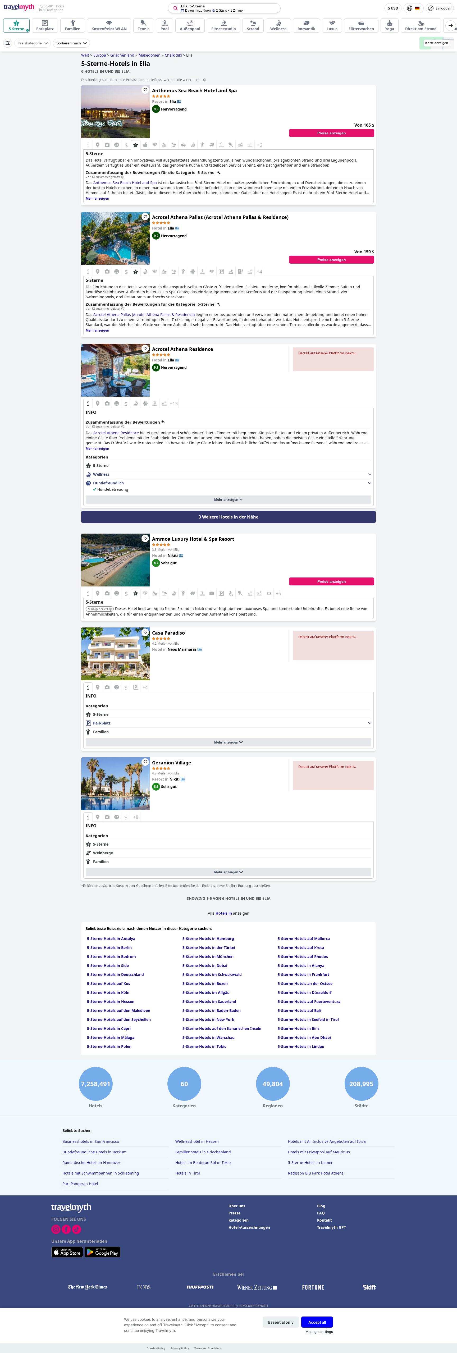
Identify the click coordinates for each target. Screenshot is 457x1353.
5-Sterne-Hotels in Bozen (205, 983)
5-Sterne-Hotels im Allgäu (206, 992)
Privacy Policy (180, 1348)
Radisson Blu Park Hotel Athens (316, 1173)
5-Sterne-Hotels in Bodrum (111, 956)
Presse (234, 1213)
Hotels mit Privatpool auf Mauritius (319, 1151)
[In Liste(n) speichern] (145, 90)
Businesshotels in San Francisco (90, 1141)
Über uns (237, 1205)
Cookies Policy (156, 1348)
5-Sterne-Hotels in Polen (109, 1046)
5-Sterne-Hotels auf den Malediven (118, 1010)
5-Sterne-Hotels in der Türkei (208, 947)
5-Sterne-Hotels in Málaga (110, 1037)
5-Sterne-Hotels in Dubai (204, 965)
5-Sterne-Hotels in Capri (109, 1028)
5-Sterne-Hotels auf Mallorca (304, 938)
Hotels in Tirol (187, 1173)
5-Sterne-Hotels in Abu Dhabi (304, 1037)
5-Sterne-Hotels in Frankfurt (303, 974)
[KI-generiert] (110, 609)
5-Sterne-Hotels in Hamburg (208, 938)
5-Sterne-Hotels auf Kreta (301, 947)
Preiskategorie (30, 43)
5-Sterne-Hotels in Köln (108, 992)
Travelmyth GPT (331, 1227)
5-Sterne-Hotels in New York (208, 1019)
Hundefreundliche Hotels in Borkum (94, 1151)
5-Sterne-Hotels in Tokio (204, 1046)
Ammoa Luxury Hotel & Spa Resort (193, 539)
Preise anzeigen (331, 133)
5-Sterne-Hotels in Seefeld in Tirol (308, 1019)
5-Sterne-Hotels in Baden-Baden (211, 1010)
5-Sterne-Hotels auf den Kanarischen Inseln (221, 1028)
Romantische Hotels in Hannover (91, 1162)
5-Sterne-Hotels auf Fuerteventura (309, 1001)
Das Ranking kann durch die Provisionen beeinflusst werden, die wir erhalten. (141, 79)
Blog (321, 1205)
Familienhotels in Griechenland (203, 1151)
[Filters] (7, 43)
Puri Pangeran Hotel (80, 1183)
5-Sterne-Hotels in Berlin (109, 947)
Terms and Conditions (208, 1348)
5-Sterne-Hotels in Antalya (111, 938)
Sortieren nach (68, 43)
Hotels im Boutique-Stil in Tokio (203, 1162)
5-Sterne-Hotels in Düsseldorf (304, 992)
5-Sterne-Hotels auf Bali (299, 1010)
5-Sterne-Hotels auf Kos (108, 983)
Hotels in (224, 913)
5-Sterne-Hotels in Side (108, 965)
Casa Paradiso (168, 633)
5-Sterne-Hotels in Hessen (110, 1001)
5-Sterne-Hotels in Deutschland (115, 974)
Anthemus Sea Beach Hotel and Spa (194, 90)
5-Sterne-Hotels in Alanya (301, 965)
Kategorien (239, 1220)
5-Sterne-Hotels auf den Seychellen (119, 1019)
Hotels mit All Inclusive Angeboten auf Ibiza (327, 1141)
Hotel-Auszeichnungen (249, 1227)
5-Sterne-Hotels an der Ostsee (305, 983)
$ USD (393, 8)
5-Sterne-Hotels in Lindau (301, 1046)
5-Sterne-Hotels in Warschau (208, 1037)
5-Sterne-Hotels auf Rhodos (303, 956)
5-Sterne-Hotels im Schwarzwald (212, 974)
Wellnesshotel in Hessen (197, 1141)
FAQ (321, 1213)
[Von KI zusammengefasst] (122, 177)
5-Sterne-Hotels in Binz (298, 1028)
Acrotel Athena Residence (182, 349)
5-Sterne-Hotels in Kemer (310, 1162)
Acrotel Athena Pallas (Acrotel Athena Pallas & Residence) (220, 217)
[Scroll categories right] (450, 25)
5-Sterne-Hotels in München (208, 956)
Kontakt (324, 1220)
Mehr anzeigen (226, 500)
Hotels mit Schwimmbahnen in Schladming (100, 1173)
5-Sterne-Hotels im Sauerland (209, 1001)
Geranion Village (171, 762)
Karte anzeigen (436, 43)
